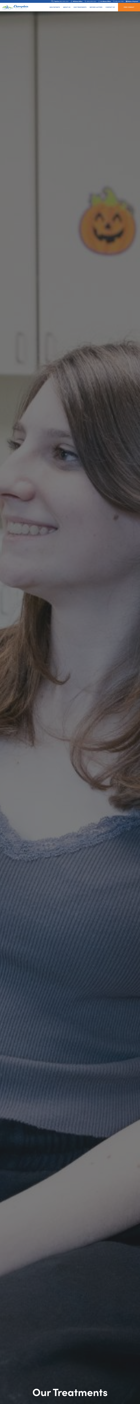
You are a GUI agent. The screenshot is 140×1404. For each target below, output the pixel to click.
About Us (66, 7)
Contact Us (110, 7)
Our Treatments (80, 7)
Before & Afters (96, 7)
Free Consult (129, 7)
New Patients (55, 7)
